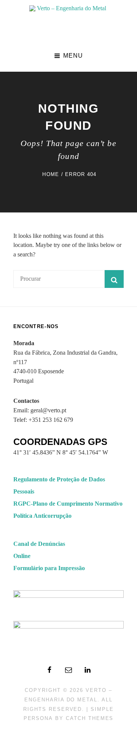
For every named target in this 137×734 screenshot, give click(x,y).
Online (21, 556)
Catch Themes (89, 718)
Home (50, 174)
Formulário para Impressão (49, 568)
